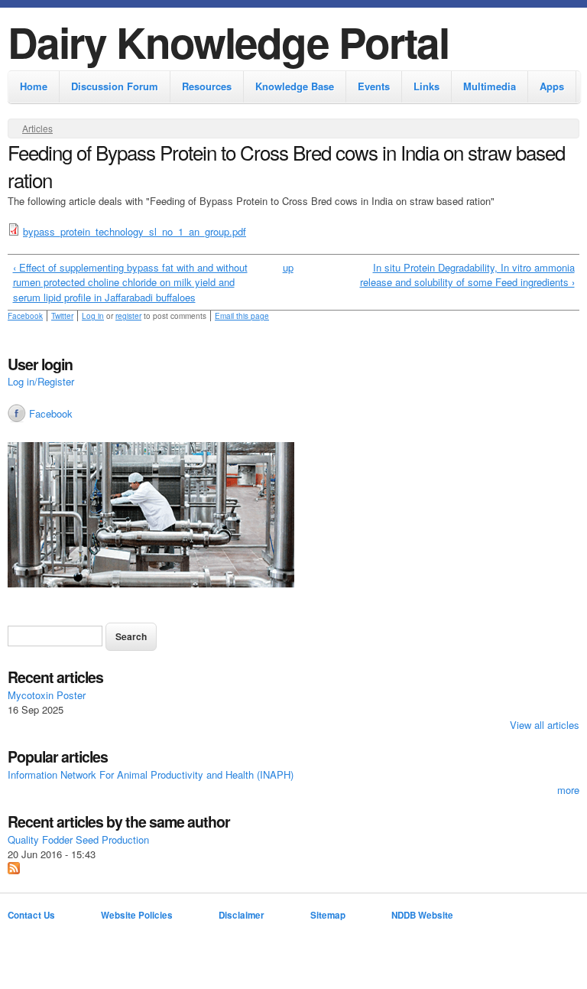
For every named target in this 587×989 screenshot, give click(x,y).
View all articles (544, 724)
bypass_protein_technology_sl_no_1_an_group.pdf (134, 231)
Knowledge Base (294, 86)
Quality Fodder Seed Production (78, 839)
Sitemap (327, 915)
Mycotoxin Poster (47, 695)
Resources (207, 86)
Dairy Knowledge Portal (228, 41)
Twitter (62, 316)
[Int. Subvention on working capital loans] (293, 516)
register (128, 316)
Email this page (242, 316)
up (288, 267)
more (568, 789)
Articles (37, 128)
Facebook (25, 316)
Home (33, 86)
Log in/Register (41, 381)
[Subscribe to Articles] (14, 870)
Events (374, 86)
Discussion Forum (114, 86)
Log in (93, 316)
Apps (552, 86)
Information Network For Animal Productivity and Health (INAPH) (151, 774)
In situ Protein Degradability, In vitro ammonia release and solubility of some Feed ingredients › (467, 275)
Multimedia (489, 86)
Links (426, 86)
